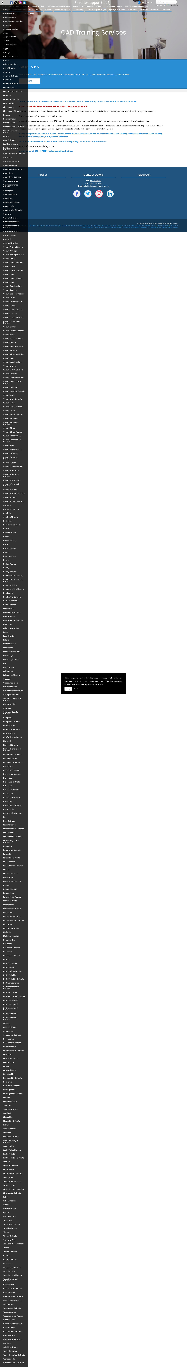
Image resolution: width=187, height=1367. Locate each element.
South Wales (8, 1146)
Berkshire (7, 95)
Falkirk (6, 640)
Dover (5, 544)
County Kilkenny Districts (13, 354)
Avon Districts (9, 68)
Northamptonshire (11, 983)
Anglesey (7, 25)
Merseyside (8, 912)
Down (5, 552)
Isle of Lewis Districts (12, 774)
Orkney (6, 1023)
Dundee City (8, 593)
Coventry (7, 505)
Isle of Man (7, 778)
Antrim (6, 41)
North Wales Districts (12, 971)
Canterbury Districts (12, 177)
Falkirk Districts (9, 644)
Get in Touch (29, 67)
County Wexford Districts (14, 493)
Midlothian (7, 932)
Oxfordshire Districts (12, 1035)
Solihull (6, 1125)
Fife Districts (8, 667)
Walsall (6, 1255)
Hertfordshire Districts (12, 737)
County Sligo (8, 445)
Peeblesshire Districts (12, 1043)
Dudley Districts (10, 564)
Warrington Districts (11, 1267)
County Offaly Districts (13, 432)
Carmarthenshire (10, 181)
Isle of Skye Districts (11, 797)
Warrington (8, 1263)
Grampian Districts (11, 694)
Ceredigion (7, 198)
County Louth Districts (12, 399)
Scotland (7, 1113)
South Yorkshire (9, 1154)
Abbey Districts (9, 13)
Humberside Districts (12, 754)
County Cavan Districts (13, 270)
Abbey (6, 9)
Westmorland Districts (12, 1331)
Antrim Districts (10, 44)
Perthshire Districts (11, 1058)
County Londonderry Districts (12, 382)
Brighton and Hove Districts (11, 131)
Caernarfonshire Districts (14, 153)
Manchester (8, 905)
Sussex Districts (9, 1216)
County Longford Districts (14, 391)
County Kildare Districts (13, 346)
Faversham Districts (11, 651)
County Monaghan (11, 418)
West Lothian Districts (12, 1288)
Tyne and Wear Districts (13, 1244)
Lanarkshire (8, 846)
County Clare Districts (12, 278)
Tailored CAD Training (114, 6)
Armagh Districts (10, 56)
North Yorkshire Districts (13, 979)
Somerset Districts (11, 1136)
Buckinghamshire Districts (10, 149)
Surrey (6, 1205)
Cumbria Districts (10, 517)
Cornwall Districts (10, 243)
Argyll (5, 48)
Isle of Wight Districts (12, 805)
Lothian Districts (10, 901)
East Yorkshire (9, 616)
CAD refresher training (154, 227)
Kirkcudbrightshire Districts (11, 841)
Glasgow (7, 679)
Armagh (6, 52)
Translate (173, 5)
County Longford (10, 387)
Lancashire (7, 854)
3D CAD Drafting (38, 6)
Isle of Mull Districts (11, 789)
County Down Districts (12, 301)
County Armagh (10, 251)
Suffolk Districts (9, 1201)
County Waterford (11, 470)
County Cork (8, 282)
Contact (48, 10)
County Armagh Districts (13, 255)
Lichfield (6, 869)
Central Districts (10, 194)
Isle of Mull (7, 786)
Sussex (6, 1212)
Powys (6, 1066)
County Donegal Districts (13, 294)
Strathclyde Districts (12, 1193)
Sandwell (7, 1105)
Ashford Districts (10, 64)
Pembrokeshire (9, 1046)
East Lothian (8, 608)
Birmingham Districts (12, 111)
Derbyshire (8, 521)
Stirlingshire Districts (12, 1181)
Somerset (7, 1132)
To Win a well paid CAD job (96, 10)
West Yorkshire (9, 1312)
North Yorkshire (9, 975)
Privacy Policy (104, 681)
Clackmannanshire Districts (11, 226)
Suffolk (6, 1197)
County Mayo (9, 403)
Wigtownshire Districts (12, 1339)
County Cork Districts (12, 286)
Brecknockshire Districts (13, 126)
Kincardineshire (9, 825)
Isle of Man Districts (11, 782)
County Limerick (10, 374)
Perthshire (7, 1054)
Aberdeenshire (9, 17)
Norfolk (6, 959)
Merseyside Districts (11, 916)
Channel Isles (9, 206)
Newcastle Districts (11, 948)
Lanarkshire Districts (12, 850)
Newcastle (7, 944)
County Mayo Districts (12, 407)
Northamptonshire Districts (11, 988)
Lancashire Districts (11, 858)
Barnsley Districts (10, 83)
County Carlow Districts (13, 262)
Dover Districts (9, 548)
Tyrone (6, 1248)
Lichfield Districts (10, 873)
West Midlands (9, 1292)
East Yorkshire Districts (13, 620)
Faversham (8, 647)
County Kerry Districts (12, 338)
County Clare (9, 274)
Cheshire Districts (10, 218)
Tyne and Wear (9, 1240)
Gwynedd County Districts (10, 713)
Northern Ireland (10, 992)
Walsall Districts (10, 1259)
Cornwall (7, 239)
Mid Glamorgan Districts (13, 920)
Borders (6, 115)
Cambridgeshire (10, 165)
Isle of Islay (7, 766)
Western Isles (9, 1320)
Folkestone (8, 671)
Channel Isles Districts (12, 210)
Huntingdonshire (10, 758)
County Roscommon (12, 436)
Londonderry (8, 893)
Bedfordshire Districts (12, 91)
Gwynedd (7, 708)
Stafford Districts (10, 1165)
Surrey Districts (9, 1208)
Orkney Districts (10, 1027)
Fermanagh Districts (12, 659)
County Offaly (9, 428)
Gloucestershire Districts (13, 690)
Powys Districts (9, 1070)
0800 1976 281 (147, 2)
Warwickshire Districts (12, 1275)
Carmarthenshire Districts (10, 186)
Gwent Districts (9, 704)
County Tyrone (9, 463)
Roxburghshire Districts (13, 1093)
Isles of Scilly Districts (12, 813)
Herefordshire (9, 725)
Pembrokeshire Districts (13, 1050)
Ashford (6, 60)
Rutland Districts (10, 1101)
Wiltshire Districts (10, 1347)
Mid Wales (7, 924)
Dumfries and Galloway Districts (13, 580)
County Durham (10, 313)
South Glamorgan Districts (10, 1141)
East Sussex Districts (11, 612)
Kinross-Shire (9, 832)
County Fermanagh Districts (11, 322)
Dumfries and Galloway (13, 575)
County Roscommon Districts (12, 441)
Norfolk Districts (10, 963)
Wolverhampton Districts (14, 1355)
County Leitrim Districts (13, 370)
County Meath (9, 410)
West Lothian (8, 1284)
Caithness (7, 157)
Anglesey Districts (11, 29)
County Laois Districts (12, 362)
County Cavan (9, 266)
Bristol (6, 136)
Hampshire (8, 717)
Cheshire (7, 214)
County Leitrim (9, 366)
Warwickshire (9, 1271)
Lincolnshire (8, 877)
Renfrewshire (9, 1074)
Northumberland (10, 1000)
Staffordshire (8, 1169)
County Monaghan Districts (11, 423)
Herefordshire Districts (13, 729)
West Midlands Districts (13, 1296)
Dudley (6, 568)
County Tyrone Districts (13, 466)
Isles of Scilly (8, 809)
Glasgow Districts (10, 683)
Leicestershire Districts (13, 865)
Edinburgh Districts (11, 628)
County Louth (9, 395)
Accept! (68, 689)
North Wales (8, 967)
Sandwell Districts (10, 1109)
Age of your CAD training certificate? (123, 10)
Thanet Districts (10, 1236)
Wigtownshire (9, 1335)
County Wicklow (10, 497)
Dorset (6, 536)
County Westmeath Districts (11, 485)
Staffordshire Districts (12, 1173)
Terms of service (167, 227)
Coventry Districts (11, 509)
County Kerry (9, 334)
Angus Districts (9, 37)
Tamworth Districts (11, 1224)
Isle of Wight (8, 801)
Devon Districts (9, 532)
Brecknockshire (10, 123)
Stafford (6, 1162)
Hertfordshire (9, 733)
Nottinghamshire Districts (10, 1018)
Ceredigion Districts (11, 202)
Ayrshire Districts (10, 76)
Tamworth (7, 1220)
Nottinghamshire (10, 1013)
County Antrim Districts (13, 247)
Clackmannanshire (11, 222)
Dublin (6, 560)
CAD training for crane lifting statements (155, 10)
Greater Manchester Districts (12, 699)
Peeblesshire (8, 1039)
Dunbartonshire (10, 585)
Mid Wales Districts (11, 928)
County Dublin (9, 305)
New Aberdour (9, 940)
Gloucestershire (10, 687)
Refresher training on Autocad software (87, 6)
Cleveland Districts (11, 231)
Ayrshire (6, 72)
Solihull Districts (9, 1129)
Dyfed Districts (9, 605)
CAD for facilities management (136, 6)
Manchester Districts (12, 908)
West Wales (8, 1304)
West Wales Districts (12, 1308)
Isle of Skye (8, 793)
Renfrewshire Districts (12, 1078)
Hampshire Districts (11, 721)
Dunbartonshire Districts (13, 589)
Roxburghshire (9, 1089)
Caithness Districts (11, 161)
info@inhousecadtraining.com (96, 186)
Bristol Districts (9, 140)
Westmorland (9, 1327)
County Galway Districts (13, 331)
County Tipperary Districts (10, 458)
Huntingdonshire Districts (14, 762)
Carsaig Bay (8, 190)
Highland (7, 741)
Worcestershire (10, 1359)
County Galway (9, 327)
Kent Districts (9, 821)
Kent (5, 817)
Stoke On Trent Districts (13, 1189)
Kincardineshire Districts (13, 829)
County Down (9, 298)
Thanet (6, 1232)
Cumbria (7, 513)
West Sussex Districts (12, 1300)
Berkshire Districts (11, 99)
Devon (6, 529)
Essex (5, 632)
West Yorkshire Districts (13, 1316)
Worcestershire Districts (13, 1363)
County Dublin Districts (13, 309)
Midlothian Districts (11, 936)
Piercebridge (8, 1062)
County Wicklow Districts (13, 501)
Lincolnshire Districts (12, 881)
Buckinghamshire (10, 144)
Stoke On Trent (9, 1185)
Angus (5, 33)
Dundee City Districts (12, 597)
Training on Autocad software (58, 6)
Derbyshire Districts (11, 525)
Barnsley (7, 80)
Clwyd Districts (9, 235)
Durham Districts (10, 601)
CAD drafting (78, 10)
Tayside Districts (10, 1228)
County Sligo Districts (12, 449)
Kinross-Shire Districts (12, 836)
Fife (4, 663)
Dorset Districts (10, 540)
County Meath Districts (13, 414)
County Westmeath (11, 480)
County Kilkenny (10, 350)
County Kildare (9, 342)
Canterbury (8, 173)
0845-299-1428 (95, 183)
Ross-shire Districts (11, 1086)
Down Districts (9, 556)
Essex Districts (9, 636)
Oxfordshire (8, 1031)
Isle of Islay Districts (11, 770)
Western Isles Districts (12, 1323)
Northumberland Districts (10, 1009)
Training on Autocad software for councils (131, 225)
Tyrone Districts (10, 1251)
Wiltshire (7, 1343)
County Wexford (10, 489)
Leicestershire (9, 862)
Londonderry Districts (12, 897)
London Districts (10, 889)
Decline (77, 689)
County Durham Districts (13, 317)
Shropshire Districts (11, 1121)
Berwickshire (8, 103)
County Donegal (10, 290)
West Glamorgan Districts (10, 1280)
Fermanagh (8, 655)
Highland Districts (10, 745)
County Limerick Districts (13, 377)
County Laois (8, 358)
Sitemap (175, 227)
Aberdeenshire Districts (13, 21)
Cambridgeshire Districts (13, 169)
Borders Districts (10, 119)
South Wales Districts (12, 1150)
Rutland (6, 1097)
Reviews (39, 10)
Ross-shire (7, 1082)
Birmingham (8, 107)
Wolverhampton (10, 1351)
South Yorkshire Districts (13, 1158)
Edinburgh (7, 624)
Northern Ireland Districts (14, 996)
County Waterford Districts (11, 475)
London (6, 885)
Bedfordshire (8, 87)
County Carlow (9, 258)
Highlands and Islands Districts (12, 750)
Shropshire (7, 1117)
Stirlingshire (8, 1177)
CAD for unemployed (62, 10)
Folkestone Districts (11, 675)
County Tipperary (10, 453)
